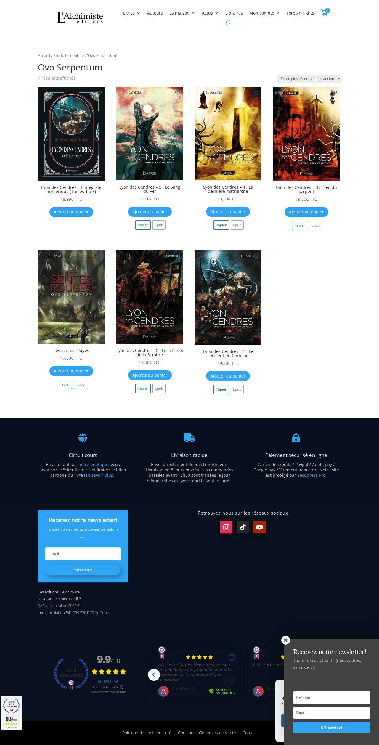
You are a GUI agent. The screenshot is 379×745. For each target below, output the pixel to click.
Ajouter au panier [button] (71, 212)
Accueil (44, 55)
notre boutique (93, 464)
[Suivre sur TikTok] (243, 527)
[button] (99, 92)
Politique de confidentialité (146, 732)
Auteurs (155, 13)
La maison (179, 13)
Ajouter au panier (149, 211)
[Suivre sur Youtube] (259, 527)
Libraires (234, 13)
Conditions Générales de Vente (207, 732)
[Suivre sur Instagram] (226, 527)
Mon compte (261, 13)
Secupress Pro (311, 475)
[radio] (143, 225)
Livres (129, 13)
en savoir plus (99, 475)
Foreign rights (300, 13)
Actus (207, 13)
